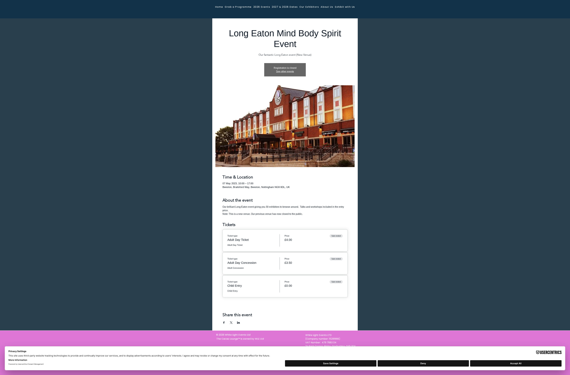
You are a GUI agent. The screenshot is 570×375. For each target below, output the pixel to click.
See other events (285, 71)
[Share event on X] (231, 322)
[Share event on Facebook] (224, 322)
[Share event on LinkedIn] (238, 322)
